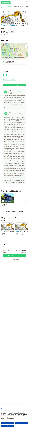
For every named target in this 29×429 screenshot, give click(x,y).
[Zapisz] (26, 31)
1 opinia (9, 246)
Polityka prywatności (23, 407)
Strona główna (2, 6)
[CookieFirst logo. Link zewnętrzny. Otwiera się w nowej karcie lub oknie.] (1, 408)
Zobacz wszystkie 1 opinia (9, 79)
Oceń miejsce (15, 259)
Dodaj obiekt (20, 2)
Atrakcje (10, 6)
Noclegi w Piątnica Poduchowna (14, 211)
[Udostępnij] (23, 31)
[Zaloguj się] (26, 2)
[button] (3, 201)
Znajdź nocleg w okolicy (15, 256)
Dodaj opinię (14, 85)
